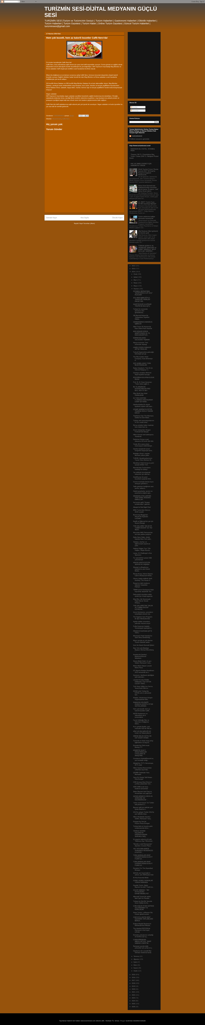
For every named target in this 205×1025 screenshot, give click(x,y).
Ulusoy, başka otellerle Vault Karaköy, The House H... (142, 579)
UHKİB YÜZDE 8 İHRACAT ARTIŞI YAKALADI (142, 348)
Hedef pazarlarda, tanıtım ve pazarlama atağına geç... (142, 492)
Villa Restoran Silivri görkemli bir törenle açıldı (148, 232)
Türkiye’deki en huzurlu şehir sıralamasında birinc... (143, 827)
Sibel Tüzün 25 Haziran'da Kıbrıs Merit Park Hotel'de (142, 327)
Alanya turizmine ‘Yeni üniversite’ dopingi (140, 343)
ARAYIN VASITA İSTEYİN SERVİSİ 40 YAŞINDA (141, 563)
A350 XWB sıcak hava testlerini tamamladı (140, 787)
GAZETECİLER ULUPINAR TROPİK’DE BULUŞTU (142, 305)
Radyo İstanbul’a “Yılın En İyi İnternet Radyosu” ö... (143, 369)
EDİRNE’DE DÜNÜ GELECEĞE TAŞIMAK (141, 339)
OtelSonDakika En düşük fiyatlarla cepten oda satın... (143, 405)
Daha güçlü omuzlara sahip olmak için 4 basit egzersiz (142, 595)
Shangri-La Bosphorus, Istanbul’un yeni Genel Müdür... (141, 569)
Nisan (136, 283)
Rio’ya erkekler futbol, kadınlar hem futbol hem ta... (143, 426)
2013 (134, 268)
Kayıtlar (135, 107)
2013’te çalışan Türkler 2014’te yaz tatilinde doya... (143, 813)
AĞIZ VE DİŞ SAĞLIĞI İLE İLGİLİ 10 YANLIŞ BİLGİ (142, 732)
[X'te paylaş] (84, 116)
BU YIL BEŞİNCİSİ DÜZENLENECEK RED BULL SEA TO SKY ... (141, 388)
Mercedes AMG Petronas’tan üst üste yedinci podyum (143, 533)
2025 (134, 1003)
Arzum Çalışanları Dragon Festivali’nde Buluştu (142, 431)
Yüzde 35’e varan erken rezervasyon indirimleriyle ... (143, 445)
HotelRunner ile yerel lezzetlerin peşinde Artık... (142, 478)
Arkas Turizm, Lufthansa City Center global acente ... (143, 913)
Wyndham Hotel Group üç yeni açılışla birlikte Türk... (143, 464)
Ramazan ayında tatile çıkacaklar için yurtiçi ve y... (143, 947)
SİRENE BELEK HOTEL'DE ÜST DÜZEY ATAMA (142, 737)
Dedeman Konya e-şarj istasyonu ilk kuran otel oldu (143, 440)
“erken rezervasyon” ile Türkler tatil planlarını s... (143, 803)
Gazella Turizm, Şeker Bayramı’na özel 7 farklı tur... (143, 886)
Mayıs (136, 286)
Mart (135, 280)
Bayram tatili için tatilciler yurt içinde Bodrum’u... (143, 808)
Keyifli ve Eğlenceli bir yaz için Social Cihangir (143, 522)
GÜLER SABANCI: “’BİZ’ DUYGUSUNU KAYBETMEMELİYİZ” (141, 891)
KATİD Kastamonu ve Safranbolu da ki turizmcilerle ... (140, 715)
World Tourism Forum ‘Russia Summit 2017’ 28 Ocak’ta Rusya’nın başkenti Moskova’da (148, 171)
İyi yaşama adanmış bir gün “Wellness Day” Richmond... (143, 840)
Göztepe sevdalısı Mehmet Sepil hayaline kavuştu (142, 373)
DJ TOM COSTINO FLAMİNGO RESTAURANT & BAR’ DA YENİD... (143, 400)
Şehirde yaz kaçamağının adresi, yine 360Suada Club (143, 874)
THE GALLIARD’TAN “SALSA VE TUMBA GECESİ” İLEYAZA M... (143, 607)
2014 (134, 271)
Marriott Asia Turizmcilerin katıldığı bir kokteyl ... (142, 468)
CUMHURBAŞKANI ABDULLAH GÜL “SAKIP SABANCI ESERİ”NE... (142, 941)
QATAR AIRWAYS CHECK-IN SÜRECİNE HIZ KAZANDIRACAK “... (142, 798)
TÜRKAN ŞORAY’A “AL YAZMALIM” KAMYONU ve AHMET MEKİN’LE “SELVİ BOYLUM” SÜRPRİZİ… (147, 248)
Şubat (136, 277)
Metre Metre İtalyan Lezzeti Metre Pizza (142, 666)
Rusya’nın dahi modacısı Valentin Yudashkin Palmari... (141, 585)
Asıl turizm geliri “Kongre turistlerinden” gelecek (141, 503)
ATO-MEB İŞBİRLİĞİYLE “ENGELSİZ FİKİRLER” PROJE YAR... (141, 299)
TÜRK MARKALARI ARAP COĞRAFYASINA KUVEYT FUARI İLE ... (143, 857)
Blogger (122, 1021)
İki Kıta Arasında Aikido (141, 877)
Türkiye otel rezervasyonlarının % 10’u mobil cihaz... (143, 421)
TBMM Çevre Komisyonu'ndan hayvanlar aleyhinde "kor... (143, 590)
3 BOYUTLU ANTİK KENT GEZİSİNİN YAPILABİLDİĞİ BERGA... (143, 919)
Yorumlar (135, 110)
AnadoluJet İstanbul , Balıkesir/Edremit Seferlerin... (140, 656)
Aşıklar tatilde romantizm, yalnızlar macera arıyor (141, 622)
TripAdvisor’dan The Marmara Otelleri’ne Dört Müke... (143, 416)
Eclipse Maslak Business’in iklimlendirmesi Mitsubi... (142, 924)
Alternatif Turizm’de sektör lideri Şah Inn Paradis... (142, 897)
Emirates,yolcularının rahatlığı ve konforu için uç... (143, 936)
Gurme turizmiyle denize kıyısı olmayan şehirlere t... (143, 482)
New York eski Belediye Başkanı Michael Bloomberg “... (143, 650)
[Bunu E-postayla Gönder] (79, 116)
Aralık (136, 971)
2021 (134, 992)
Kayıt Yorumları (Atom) (87, 223)
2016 (134, 977)
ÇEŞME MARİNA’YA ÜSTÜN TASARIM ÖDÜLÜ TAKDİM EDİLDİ (143, 411)
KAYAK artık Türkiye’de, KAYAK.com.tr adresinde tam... (142, 693)
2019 (134, 986)
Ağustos (136, 959)
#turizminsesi (56, 119)
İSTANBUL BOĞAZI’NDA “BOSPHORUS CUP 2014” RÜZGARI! (143, 293)
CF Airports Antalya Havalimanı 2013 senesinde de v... (143, 671)
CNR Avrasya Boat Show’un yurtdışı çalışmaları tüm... (142, 783)
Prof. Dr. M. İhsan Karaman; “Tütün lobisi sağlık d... (142, 383)
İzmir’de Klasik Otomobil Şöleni (143, 645)
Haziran (136, 289)
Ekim (135, 965)
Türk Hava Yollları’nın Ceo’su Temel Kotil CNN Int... (143, 687)
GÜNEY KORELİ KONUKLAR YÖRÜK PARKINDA (143, 881)
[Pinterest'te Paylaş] (88, 116)
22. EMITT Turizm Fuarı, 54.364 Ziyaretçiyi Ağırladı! (147, 203)
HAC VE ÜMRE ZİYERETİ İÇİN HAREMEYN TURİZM (141, 164)
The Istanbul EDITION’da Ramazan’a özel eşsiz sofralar (141, 930)
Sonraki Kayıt (51, 218)
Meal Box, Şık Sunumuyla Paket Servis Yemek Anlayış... (141, 601)
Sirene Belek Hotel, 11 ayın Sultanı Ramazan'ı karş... (142, 662)
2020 (134, 989)
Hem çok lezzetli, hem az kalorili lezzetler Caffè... (141, 710)
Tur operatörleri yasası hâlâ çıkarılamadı (142, 558)
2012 (134, 266)
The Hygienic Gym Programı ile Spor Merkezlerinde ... (142, 617)
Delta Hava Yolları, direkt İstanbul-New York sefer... (142, 538)
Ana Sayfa (85, 218)
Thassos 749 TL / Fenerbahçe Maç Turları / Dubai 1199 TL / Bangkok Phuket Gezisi (143, 156)
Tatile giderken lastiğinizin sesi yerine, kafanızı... (143, 487)
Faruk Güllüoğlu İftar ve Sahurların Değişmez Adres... (141, 722)
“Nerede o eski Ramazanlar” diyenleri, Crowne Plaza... (142, 845)
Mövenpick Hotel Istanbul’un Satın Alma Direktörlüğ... (142, 636)
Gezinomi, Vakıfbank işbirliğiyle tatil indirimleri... (143, 676)
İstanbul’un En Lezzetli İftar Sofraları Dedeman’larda (142, 951)
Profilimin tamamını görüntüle (139, 139)
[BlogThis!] (82, 116)
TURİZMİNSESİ (137, 136)
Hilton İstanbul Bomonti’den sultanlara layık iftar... (142, 769)
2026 (134, 1006)
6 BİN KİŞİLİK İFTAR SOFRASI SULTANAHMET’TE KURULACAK (143, 907)
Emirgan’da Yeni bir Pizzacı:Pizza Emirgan (141, 822)
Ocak (136, 274)
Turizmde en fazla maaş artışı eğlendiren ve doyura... (143, 741)
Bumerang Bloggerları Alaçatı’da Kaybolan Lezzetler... (140, 516)
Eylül (135, 962)
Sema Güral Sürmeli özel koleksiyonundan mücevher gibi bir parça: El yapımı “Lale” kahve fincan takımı (148, 188)
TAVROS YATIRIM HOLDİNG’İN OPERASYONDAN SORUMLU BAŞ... (140, 833)
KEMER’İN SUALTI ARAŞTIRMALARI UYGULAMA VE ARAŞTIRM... (140, 752)
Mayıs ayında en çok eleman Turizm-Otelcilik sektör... (143, 641)
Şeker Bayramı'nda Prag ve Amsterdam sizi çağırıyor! (142, 792)
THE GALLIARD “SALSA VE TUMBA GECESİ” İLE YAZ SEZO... (142, 527)
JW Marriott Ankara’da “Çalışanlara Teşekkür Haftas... (141, 317)
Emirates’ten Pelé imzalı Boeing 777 (141, 746)
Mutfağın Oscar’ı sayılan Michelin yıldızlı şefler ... (142, 454)
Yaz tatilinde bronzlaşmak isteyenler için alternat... (142, 473)
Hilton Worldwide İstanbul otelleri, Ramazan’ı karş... (142, 817)
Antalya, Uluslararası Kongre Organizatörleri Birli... (142, 698)
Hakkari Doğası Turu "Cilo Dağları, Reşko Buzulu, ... (142, 549)
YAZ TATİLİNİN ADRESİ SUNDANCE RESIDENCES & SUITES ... (143, 850)
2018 (134, 983)
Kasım (136, 968)
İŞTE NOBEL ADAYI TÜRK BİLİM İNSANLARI (142, 364)
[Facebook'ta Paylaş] (86, 116)
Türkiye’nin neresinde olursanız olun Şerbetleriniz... (140, 310)
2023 (134, 998)
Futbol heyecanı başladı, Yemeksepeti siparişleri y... (143, 627)
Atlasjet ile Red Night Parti (142, 507)
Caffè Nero (66, 119)
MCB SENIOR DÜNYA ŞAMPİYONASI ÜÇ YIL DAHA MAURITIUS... (141, 333)
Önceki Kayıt (117, 218)
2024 (134, 1001)
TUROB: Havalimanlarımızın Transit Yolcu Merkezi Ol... (142, 459)
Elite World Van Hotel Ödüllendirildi (140, 394)
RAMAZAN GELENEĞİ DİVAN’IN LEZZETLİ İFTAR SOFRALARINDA (143, 704)
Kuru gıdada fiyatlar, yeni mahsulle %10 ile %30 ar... (143, 727)
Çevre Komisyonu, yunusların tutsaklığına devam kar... (143, 613)
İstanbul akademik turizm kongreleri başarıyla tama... (143, 449)
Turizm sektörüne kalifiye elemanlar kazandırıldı (146, 217)
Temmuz (137, 956)
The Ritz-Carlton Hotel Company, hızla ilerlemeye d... (143, 358)
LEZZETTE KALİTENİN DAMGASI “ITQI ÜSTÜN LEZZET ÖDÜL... (142, 681)
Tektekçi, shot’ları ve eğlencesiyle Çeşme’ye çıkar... (141, 543)
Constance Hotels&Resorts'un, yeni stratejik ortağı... (143, 759)
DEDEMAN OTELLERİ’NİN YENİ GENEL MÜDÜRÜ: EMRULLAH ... (142, 497)
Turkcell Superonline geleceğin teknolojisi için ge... (143, 353)
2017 (134, 980)
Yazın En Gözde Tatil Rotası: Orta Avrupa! (142, 778)
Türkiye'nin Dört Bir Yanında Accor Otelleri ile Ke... (142, 902)
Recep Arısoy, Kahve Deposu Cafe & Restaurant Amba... (143, 574)
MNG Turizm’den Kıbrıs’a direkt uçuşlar (141, 511)
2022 (134, 995)
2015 (134, 974)
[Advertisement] (84, 196)
